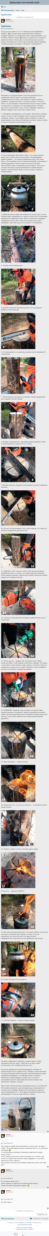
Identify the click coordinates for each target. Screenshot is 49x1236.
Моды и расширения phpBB (24, 1227)
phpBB (21, 1222)
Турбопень (6, 14)
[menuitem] (3, 7)
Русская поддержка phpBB (24, 1224)
